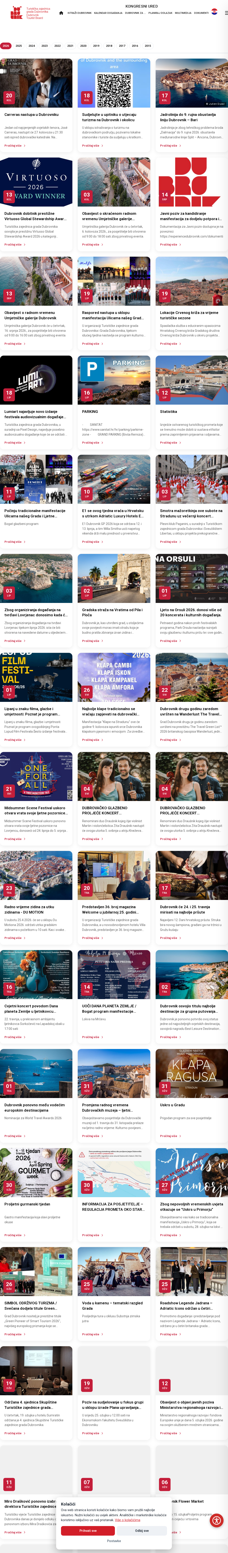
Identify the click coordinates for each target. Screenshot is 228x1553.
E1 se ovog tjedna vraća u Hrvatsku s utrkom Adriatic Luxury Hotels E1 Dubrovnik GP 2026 (113, 516)
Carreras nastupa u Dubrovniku (31, 114)
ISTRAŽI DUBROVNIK (80, 12)
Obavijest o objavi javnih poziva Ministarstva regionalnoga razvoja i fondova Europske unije (190, 1407)
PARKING (90, 411)
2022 (57, 45)
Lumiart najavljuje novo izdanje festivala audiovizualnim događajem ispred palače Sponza (35, 416)
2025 (19, 45)
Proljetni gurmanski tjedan (27, 1204)
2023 (44, 45)
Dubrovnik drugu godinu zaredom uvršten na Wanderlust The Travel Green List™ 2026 (189, 714)
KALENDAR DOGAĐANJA (108, 12)
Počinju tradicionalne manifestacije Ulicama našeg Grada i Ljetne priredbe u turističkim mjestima (34, 516)
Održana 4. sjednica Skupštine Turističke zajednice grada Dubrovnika (30, 1407)
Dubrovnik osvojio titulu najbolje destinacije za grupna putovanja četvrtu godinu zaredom (188, 1011)
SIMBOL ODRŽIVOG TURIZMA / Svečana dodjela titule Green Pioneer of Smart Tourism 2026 (32, 1308)
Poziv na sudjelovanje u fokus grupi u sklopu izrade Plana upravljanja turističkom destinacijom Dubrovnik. (113, 1407)
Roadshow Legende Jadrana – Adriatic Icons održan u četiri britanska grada (186, 1308)
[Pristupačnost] (217, 1520)
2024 (31, 45)
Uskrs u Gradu (172, 1105)
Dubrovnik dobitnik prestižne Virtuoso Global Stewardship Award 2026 (35, 218)
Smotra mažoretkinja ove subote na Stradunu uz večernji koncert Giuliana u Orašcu (191, 516)
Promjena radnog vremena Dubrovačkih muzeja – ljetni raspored (106, 1110)
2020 (83, 45)
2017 (122, 45)
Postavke (114, 1541)
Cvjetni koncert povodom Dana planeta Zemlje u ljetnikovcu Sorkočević (31, 1011)
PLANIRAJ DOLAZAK (160, 12)
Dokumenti (201, 12)
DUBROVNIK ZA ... (135, 12)
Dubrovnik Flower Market (182, 1501)
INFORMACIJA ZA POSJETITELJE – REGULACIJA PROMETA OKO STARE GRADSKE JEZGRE (113, 1209)
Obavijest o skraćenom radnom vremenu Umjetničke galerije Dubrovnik (109, 218)
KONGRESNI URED (142, 6)
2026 (6, 45)
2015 (148, 45)
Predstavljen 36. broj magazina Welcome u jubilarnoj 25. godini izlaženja (109, 912)
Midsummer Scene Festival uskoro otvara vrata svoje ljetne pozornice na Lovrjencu (34, 813)
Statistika (168, 411)
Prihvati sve (88, 1531)
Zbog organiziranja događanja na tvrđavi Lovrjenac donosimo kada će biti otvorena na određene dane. (35, 615)
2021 (70, 45)
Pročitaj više (13, 145)
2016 (135, 45)
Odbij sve (142, 1531)
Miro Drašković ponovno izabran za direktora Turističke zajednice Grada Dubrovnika (34, 1506)
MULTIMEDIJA (183, 12)
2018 (109, 45)
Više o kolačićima (127, 1520)
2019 (96, 45)
